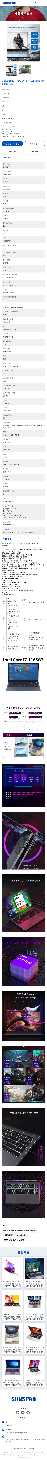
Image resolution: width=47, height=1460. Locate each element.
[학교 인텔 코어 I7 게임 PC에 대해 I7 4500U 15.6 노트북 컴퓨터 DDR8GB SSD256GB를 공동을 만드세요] (34, 1301)
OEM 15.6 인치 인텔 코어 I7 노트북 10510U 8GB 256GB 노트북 (12, 1316)
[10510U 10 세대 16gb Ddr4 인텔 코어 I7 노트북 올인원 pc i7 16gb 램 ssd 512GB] (34, 1367)
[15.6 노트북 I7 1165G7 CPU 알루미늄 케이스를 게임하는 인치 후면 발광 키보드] (23, 42)
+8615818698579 (12, 1425)
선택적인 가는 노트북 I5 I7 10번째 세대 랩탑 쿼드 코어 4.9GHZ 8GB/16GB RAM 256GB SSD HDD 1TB (12, 1283)
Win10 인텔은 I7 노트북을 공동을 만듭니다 (20, 1230)
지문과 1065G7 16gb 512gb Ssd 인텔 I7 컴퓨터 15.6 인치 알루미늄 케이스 (12, 1382)
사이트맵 (31, 1449)
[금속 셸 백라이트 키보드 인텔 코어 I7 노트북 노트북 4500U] (12, 1334)
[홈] (23, 1402)
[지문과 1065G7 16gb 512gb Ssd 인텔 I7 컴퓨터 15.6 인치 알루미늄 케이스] (12, 1367)
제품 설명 (34, 151)
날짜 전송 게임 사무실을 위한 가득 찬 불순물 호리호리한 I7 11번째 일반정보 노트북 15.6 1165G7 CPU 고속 (35, 1283)
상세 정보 (12, 151)
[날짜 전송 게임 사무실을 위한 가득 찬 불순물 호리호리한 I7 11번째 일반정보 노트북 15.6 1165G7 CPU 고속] (34, 1268)
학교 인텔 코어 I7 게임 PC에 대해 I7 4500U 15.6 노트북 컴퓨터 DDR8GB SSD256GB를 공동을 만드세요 (34, 1316)
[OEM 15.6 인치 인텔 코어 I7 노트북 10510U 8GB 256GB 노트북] (12, 1301)
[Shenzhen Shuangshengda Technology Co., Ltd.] (9, 3)
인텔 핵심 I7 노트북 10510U (14, 1235)
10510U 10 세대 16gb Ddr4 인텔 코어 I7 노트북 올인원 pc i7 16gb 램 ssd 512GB (34, 1382)
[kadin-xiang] (28, 1412)
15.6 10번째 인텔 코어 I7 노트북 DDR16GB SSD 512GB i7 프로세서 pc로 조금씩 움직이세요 (34, 1349)
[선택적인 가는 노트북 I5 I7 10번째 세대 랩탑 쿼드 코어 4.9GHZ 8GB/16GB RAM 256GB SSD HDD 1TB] (12, 1268)
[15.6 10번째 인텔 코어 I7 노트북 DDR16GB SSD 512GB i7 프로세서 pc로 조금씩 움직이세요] (34, 1334)
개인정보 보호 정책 (19, 1449)
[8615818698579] (18, 1412)
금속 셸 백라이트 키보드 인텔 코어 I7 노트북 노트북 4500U (12, 1349)
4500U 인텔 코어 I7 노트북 (13, 1240)
